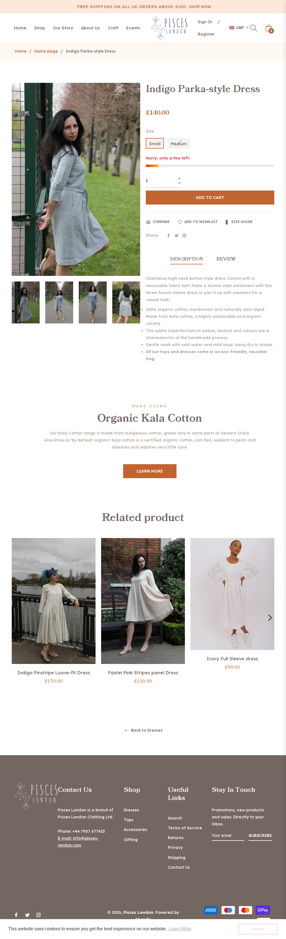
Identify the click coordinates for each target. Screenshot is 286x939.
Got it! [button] (258, 929)
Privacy (175, 847)
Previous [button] (16, 617)
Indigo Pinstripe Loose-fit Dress (53, 672)
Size (150, 131)
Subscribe (260, 835)
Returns (175, 837)
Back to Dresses (146, 730)
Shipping (176, 857)
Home (21, 51)
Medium (179, 143)
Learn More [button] (180, 928)
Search (175, 818)
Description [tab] (186, 259)
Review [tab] (226, 259)
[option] (53, 617)
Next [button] (136, 302)
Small (155, 143)
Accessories (135, 829)
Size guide (241, 222)
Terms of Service (185, 827)
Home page (46, 51)
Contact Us (179, 867)
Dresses (131, 810)
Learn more (150, 471)
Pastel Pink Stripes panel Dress (143, 672)
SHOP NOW (200, 6)
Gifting (131, 839)
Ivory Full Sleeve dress (232, 658)
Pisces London (138, 912)
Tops (128, 819)
